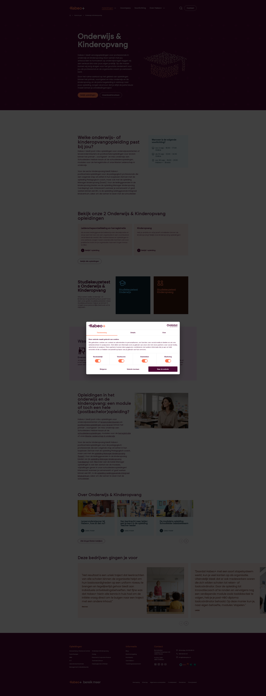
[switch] (121, 360)
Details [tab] (133, 332)
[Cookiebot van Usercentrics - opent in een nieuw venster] (168, 325)
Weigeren (103, 369)
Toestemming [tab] (102, 332)
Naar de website (163, 369)
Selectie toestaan (133, 369)
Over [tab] (164, 332)
